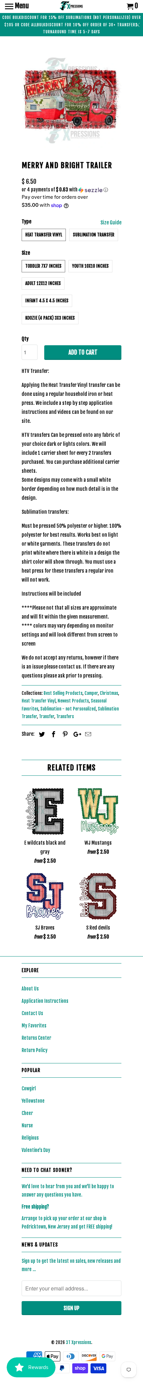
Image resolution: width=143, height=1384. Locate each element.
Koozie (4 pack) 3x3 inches (50, 318)
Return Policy (35, 1050)
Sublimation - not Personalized (68, 708)
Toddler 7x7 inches (43, 266)
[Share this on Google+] (75, 734)
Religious (30, 1138)
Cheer (27, 1113)
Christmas (109, 693)
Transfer (46, 716)
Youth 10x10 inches (90, 266)
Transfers (65, 716)
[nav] (17, 6)
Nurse (27, 1125)
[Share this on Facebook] (52, 734)
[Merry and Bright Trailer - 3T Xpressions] (71, 100)
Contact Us (32, 1013)
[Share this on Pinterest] (64, 734)
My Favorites (34, 1025)
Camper (91, 693)
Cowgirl (29, 1088)
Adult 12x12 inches (43, 283)
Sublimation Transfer (93, 234)
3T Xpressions (78, 1342)
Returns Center (36, 1038)
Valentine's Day (36, 1150)
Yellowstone (33, 1101)
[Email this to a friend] (87, 734)
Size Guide (110, 222)
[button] (71, 190)
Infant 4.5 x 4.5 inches (47, 300)
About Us (30, 988)
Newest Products (73, 700)
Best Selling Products (63, 693)
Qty (25, 339)
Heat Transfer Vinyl (43, 234)
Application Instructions (45, 1001)
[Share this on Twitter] (41, 734)
